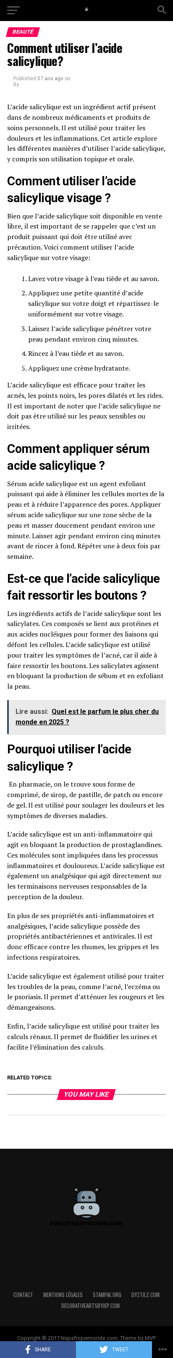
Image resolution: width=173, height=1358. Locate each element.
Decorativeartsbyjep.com (90, 1306)
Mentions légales (63, 1295)
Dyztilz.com (145, 1295)
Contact (23, 1295)
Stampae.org (107, 1295)
